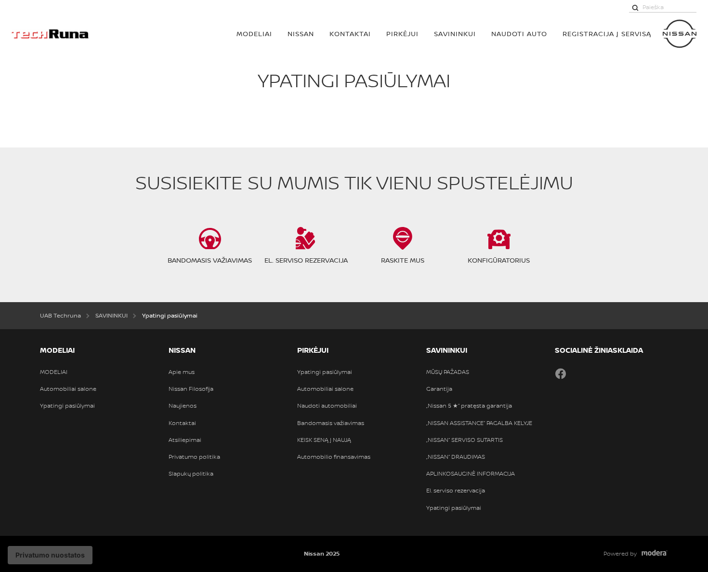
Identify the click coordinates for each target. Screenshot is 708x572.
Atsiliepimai (185, 440)
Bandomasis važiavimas (330, 423)
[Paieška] (635, 7)
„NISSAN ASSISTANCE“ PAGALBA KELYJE (479, 423)
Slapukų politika (191, 474)
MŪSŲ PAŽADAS (447, 372)
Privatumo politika (194, 457)
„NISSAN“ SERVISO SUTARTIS (464, 440)
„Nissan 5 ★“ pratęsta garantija (469, 406)
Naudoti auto (519, 33)
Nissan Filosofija (191, 389)
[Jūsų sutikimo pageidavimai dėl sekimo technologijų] (50, 555)
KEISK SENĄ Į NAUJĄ (324, 440)
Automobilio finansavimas (333, 457)
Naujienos (183, 406)
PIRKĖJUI (402, 33)
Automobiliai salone (68, 389)
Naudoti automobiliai (327, 406)
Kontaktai (350, 33)
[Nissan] (679, 33)
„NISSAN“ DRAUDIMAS (455, 457)
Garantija (439, 389)
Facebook (560, 373)
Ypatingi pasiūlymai (67, 406)
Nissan (301, 33)
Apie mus (182, 372)
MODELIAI (254, 33)
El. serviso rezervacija (455, 490)
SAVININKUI (455, 33)
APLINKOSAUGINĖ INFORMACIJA (470, 474)
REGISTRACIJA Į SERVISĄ (607, 33)
